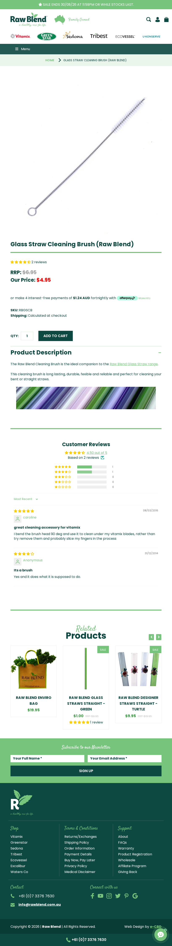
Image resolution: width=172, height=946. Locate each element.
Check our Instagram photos (109, 896)
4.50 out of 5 (97, 452)
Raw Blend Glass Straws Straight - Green (86, 703)
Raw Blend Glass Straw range (134, 364)
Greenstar (19, 842)
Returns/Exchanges (80, 836)
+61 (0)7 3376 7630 (88, 939)
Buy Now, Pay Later (79, 860)
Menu (25, 49)
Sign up (86, 770)
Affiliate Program (132, 866)
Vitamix (16, 836)
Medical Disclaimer (79, 871)
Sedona (16, 848)
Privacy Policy (75, 866)
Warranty (126, 848)
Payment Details (78, 854)
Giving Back (127, 871)
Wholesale (126, 860)
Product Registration (135, 854)
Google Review (135, 896)
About (123, 836)
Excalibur (17, 866)
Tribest (16, 854)
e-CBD (156, 926)
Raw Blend (22, 26)
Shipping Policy (76, 842)
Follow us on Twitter (118, 896)
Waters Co (19, 871)
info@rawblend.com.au (39, 904)
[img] (24, 511)
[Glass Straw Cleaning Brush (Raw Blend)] (86, 158)
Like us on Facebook (92, 896)
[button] (20, 262)
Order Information (79, 848)
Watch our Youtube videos (100, 896)
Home (49, 60)
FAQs (122, 842)
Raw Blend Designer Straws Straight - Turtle (138, 703)
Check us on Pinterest (126, 896)
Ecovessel (18, 860)
